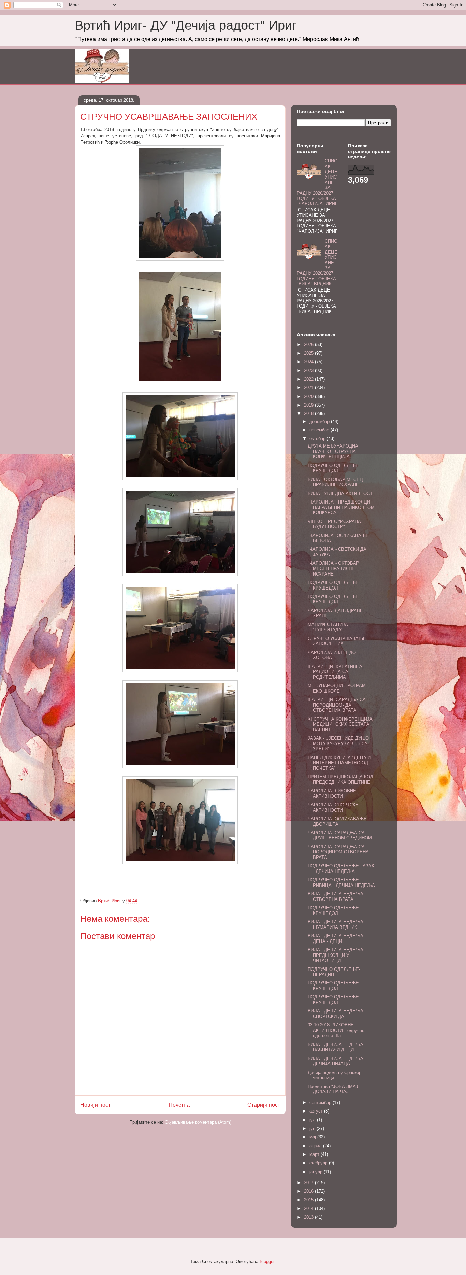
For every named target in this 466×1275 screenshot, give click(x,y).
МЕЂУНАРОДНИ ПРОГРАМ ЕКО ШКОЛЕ (337, 688)
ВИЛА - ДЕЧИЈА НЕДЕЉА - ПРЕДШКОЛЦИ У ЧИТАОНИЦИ (337, 955)
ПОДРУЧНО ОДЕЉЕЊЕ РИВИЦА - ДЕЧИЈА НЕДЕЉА (341, 882)
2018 (309, 413)
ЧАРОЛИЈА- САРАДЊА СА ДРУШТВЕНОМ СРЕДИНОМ (340, 835)
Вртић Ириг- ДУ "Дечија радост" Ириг (186, 25)
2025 (309, 353)
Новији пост (95, 1105)
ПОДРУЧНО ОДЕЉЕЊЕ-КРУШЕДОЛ (334, 999)
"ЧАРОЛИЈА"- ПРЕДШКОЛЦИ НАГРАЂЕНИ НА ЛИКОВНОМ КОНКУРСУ (341, 507)
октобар (318, 438)
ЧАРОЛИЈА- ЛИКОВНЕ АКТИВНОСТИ (332, 793)
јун (313, 1128)
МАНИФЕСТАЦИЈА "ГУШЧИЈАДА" (328, 627)
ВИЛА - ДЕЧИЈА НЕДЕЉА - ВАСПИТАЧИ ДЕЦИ (337, 1047)
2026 (309, 344)
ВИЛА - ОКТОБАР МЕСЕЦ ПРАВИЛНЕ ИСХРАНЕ (335, 482)
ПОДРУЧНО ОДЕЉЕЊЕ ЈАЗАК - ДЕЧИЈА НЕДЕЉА (341, 868)
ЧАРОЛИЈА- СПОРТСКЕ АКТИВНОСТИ (333, 807)
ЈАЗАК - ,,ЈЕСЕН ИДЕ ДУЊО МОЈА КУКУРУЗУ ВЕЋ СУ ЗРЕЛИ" (338, 743)
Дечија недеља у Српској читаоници (334, 1075)
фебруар (319, 1162)
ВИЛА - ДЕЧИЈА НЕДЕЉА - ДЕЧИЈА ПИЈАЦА (337, 1061)
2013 (309, 1217)
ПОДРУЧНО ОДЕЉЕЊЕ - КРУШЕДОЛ (335, 910)
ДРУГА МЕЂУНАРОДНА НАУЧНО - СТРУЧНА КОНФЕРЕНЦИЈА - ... (333, 451)
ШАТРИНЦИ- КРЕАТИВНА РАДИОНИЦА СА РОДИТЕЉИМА (335, 672)
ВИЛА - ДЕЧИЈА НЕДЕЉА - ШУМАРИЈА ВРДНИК (337, 924)
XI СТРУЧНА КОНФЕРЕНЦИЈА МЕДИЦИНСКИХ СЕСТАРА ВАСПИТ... (340, 724)
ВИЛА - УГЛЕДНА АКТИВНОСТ (340, 493)
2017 (309, 1182)
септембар (321, 1102)
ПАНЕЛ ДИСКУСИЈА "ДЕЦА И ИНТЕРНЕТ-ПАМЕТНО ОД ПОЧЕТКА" (339, 763)
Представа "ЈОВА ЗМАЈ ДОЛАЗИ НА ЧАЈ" (333, 1089)
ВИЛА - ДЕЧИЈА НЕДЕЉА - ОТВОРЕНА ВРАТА (337, 896)
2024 (309, 361)
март (315, 1154)
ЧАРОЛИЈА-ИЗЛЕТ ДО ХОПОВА (332, 655)
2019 (309, 405)
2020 (309, 396)
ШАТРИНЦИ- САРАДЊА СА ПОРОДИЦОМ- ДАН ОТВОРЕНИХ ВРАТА (337, 705)
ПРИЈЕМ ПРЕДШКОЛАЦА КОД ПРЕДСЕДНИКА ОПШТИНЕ (340, 779)
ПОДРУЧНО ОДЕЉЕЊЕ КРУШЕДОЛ (333, 468)
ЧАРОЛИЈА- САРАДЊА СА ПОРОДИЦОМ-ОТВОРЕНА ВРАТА (338, 852)
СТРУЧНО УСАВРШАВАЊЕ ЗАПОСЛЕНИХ (337, 641)
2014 (309, 1208)
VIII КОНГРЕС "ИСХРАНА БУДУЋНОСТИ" (334, 524)
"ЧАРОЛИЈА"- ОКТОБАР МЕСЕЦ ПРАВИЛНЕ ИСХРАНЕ (333, 568)
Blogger (267, 1261)
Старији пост (263, 1105)
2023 (309, 370)
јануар (316, 1171)
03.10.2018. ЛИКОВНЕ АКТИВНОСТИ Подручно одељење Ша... (336, 1030)
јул (313, 1119)
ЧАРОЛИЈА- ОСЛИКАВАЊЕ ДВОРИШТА (337, 821)
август (316, 1111)
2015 (309, 1199)
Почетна (179, 1105)
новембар (320, 430)
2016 (309, 1191)
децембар (320, 421)
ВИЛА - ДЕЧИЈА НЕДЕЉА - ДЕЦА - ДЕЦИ (337, 938)
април (316, 1145)
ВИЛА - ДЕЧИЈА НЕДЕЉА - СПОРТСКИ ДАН (337, 1013)
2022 (309, 379)
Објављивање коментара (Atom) (198, 1122)
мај (313, 1136)
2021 (309, 387)
